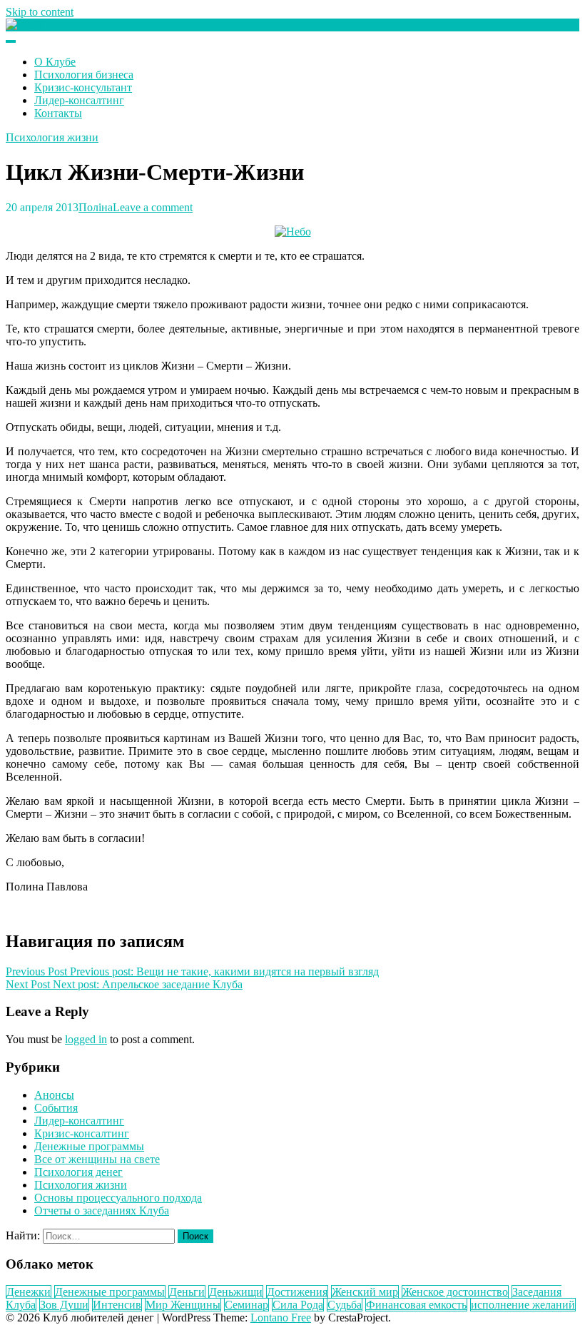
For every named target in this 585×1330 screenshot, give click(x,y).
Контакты (58, 113)
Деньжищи (236, 1292)
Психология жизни (52, 137)
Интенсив (117, 1305)
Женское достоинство (455, 1292)
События (56, 1108)
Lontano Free (280, 1317)
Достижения (297, 1292)
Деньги (187, 1292)
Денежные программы (89, 1146)
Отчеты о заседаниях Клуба (101, 1210)
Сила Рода (298, 1305)
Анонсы (54, 1095)
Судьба (344, 1305)
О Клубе (55, 62)
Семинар (246, 1305)
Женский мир (365, 1292)
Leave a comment (153, 207)
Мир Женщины (183, 1305)
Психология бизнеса (83, 74)
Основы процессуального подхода (118, 1198)
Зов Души (64, 1305)
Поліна (95, 207)
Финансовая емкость (416, 1305)
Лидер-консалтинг (79, 100)
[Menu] (11, 41)
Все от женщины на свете (97, 1159)
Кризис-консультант (83, 87)
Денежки (28, 1292)
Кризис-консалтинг (81, 1133)
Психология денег (78, 1172)
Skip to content (39, 12)
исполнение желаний (523, 1305)
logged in (86, 1039)
